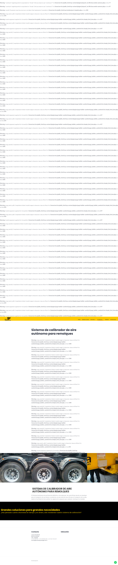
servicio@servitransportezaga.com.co (39, 540)
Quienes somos (85, 319)
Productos (99, 319)
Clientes (107, 319)
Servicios (93, 319)
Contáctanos (113, 319)
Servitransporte (34, 560)
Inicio (79, 319)
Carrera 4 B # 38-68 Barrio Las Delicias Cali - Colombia (35, 536)
